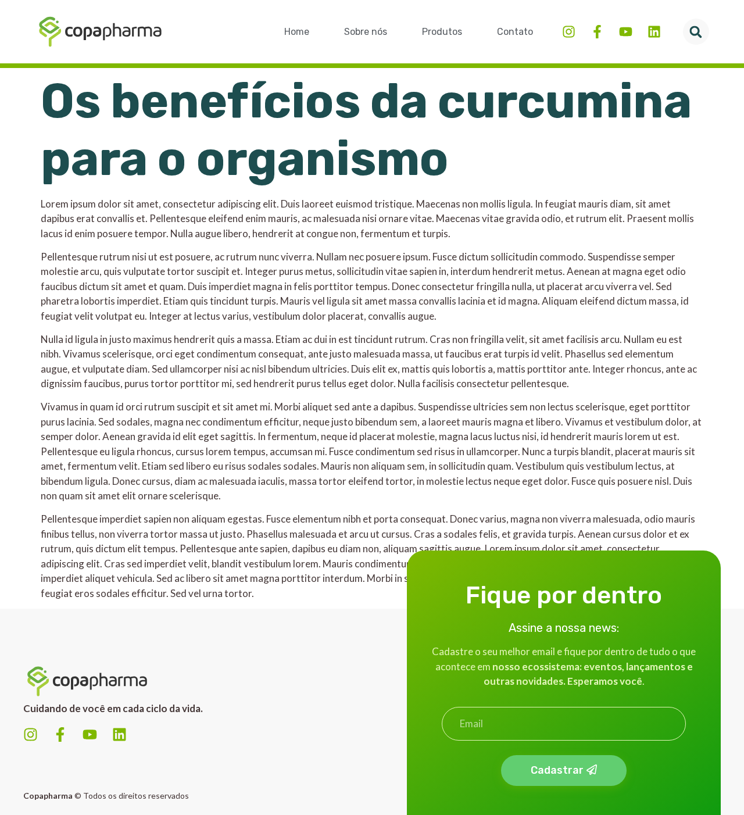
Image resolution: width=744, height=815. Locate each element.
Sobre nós (365, 31)
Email (453, 702)
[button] (696, 32)
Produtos (442, 31)
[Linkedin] (654, 31)
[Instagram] (568, 31)
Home (296, 31)
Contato (515, 31)
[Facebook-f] (597, 31)
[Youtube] (625, 31)
